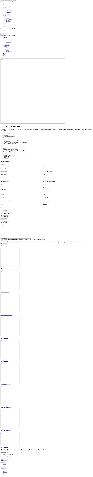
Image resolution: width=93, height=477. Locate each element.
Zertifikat (7, 52)
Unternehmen (5, 46)
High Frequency (6, 45)
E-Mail (2, 227)
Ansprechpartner (9, 48)
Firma (2, 223)
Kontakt (4, 55)
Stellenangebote (4, 468)
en (3, 5)
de (3, 4)
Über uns (7, 47)
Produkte (5, 37)
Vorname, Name (4, 222)
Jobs (4, 54)
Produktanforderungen (5, 238)
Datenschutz (3, 242)
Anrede (2, 221)
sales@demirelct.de (4, 215)
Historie (7, 50)
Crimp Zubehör (4, 464)
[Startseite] (8, 35)
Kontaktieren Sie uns (5, 452)
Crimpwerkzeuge (4, 463)
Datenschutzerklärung (17, 242)
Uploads (18, 239)
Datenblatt (5, 210)
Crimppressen (3, 57)
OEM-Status (8, 51)
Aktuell (4, 53)
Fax (1, 226)
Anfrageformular (4, 219)
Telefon (2, 225)
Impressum (5, 472)
